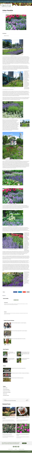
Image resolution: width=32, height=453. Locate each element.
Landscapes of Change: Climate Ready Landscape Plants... (18, 368)
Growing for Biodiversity (6, 389)
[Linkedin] (18, 446)
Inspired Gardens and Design (6, 392)
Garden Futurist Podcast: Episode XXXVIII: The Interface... (18, 338)
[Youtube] (17, 446)
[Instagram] (15, 446)
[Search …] (31, 1)
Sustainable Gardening (6, 395)
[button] (15, 292)
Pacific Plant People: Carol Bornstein (7, 434)
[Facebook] (13, 446)
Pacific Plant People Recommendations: (11, 353)
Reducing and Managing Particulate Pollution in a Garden (11, 359)
